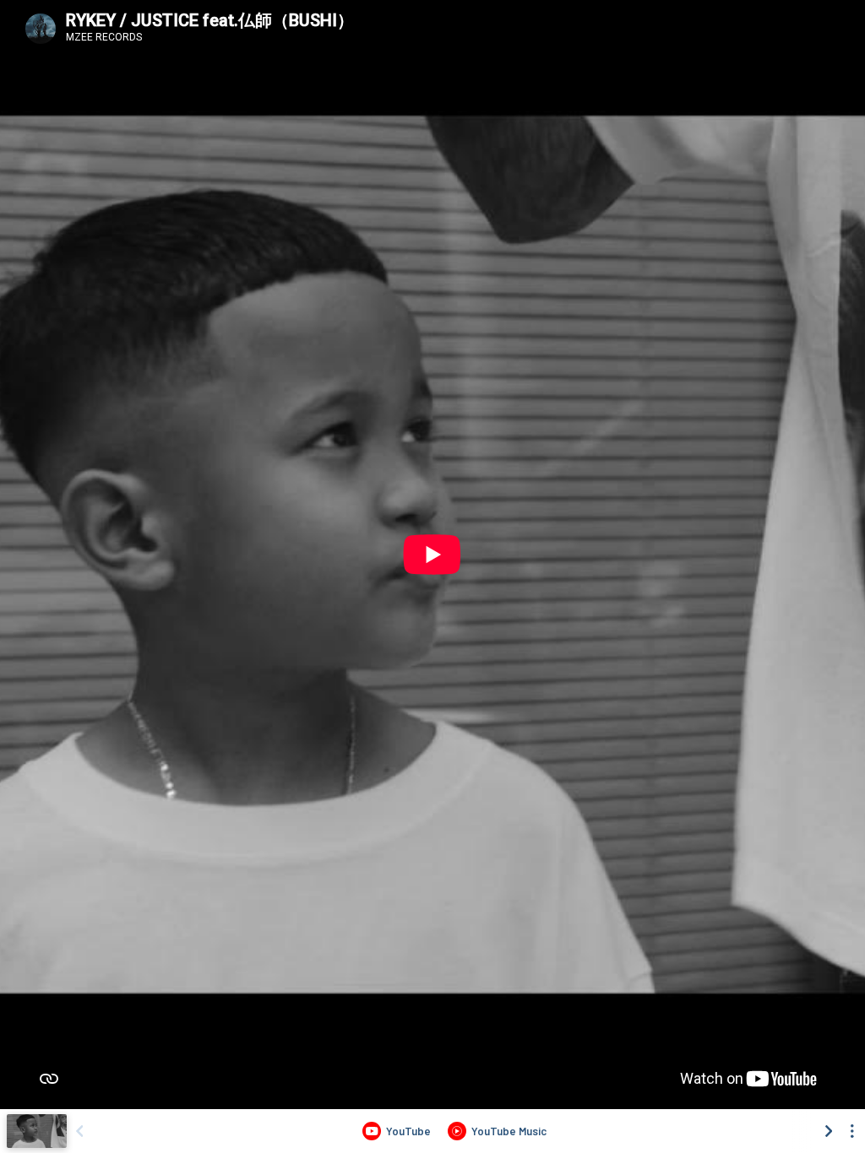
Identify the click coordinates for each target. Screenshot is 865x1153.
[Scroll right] (829, 1131)
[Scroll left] (79, 1131)
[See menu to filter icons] (852, 1131)
